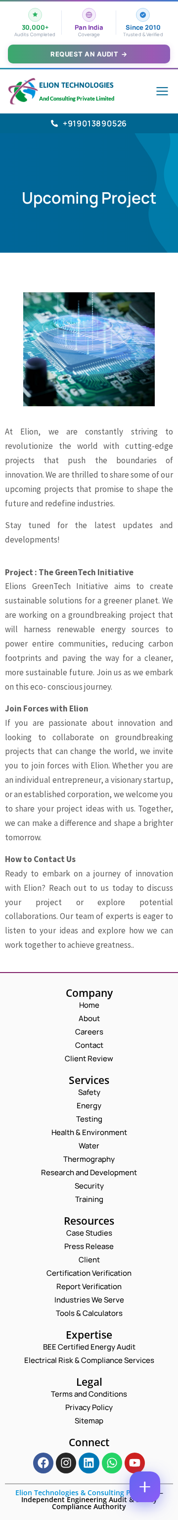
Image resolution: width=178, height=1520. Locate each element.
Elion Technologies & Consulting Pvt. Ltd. (84, 1492)
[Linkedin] (89, 1463)
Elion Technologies (76, 85)
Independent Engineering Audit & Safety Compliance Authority (89, 1503)
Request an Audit (89, 54)
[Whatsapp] (112, 1463)
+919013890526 (95, 123)
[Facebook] (43, 1463)
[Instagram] (66, 1463)
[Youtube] (135, 1463)
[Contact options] (145, 1486)
